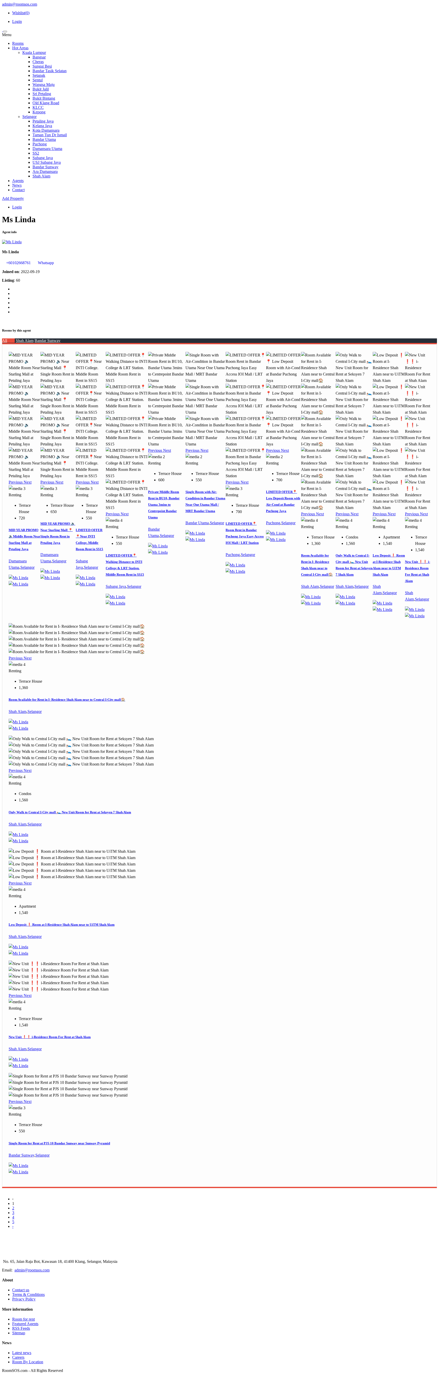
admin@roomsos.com (19, 4)
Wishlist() (20, 13)
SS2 (36, 153)
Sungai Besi (42, 66)
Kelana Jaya (42, 126)
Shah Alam (41, 176)
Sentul (38, 80)
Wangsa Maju (44, 84)
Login (17, 21)
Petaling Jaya (43, 121)
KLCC (38, 107)
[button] (16, 482)
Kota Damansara (46, 130)
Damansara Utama (47, 148)
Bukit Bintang (44, 98)
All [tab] (4, 340)
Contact (18, 190)
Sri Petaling (42, 94)
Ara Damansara (45, 171)
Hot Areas (20, 48)
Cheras (38, 61)
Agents (18, 180)
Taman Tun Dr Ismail (50, 135)
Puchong (40, 144)
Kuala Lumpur (34, 52)
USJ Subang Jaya (47, 162)
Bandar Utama (44, 139)
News (17, 185)
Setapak (39, 75)
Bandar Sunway (45, 167)
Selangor (29, 116)
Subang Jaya (43, 158)
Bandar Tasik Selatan (50, 71)
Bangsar (39, 57)
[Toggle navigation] (5, 31)
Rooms (18, 43)
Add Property (13, 198)
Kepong (39, 112)
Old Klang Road (46, 103)
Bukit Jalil (41, 89)
